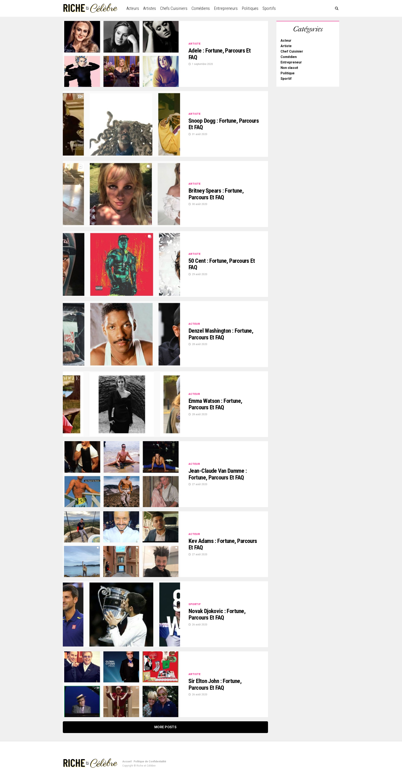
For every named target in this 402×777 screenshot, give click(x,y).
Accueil (126, 761)
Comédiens (201, 8)
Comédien (289, 57)
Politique (288, 73)
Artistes (149, 8)
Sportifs (269, 8)
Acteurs (132, 8)
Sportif (286, 79)
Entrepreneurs (226, 8)
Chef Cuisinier (292, 51)
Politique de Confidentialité (150, 761)
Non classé (289, 68)
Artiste (286, 46)
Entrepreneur (291, 62)
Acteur (286, 41)
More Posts (165, 727)
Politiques (250, 8)
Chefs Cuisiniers (173, 8)
